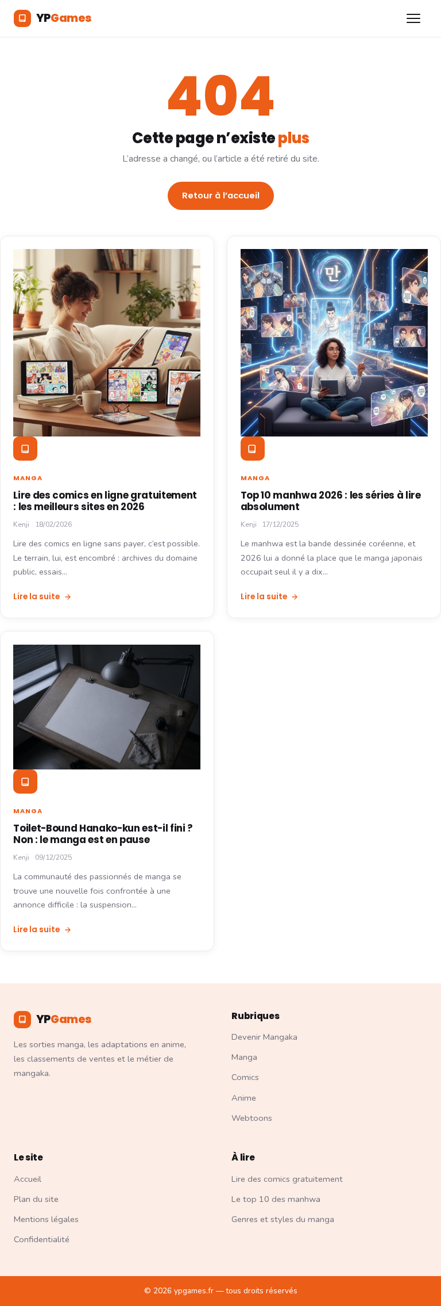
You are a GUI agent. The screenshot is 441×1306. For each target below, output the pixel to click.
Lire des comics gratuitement (287, 1179)
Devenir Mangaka (264, 1037)
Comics (245, 1077)
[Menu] (414, 19)
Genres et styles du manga (282, 1219)
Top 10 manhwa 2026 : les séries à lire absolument (331, 501)
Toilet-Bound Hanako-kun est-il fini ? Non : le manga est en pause (103, 834)
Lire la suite (36, 596)
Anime (243, 1098)
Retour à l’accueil (221, 195)
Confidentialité (41, 1239)
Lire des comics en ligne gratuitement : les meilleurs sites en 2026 (105, 501)
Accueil (27, 1179)
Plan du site (36, 1199)
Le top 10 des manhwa (275, 1199)
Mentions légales (46, 1219)
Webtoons (251, 1118)
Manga (27, 477)
